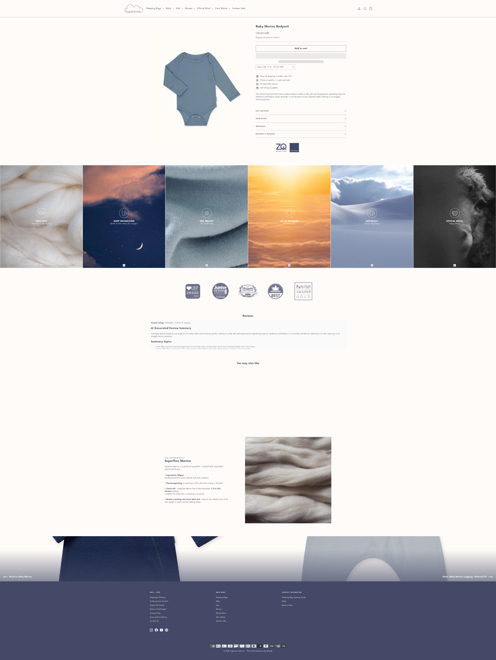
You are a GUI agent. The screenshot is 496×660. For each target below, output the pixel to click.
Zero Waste (221, 8)
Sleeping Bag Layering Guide (294, 597)
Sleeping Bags (154, 8)
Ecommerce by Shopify (263, 651)
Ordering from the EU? (159, 601)
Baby (169, 8)
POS (248, 651)
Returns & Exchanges (158, 609)
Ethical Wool (204, 8)
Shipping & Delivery (157, 597)
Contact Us (154, 621)
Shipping (259, 37)
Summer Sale (238, 8)
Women (189, 8)
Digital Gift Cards (157, 605)
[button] (301, 56)
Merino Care (287, 605)
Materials (261, 126)
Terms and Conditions (158, 617)
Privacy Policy (155, 613)
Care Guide (261, 118)
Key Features (262, 111)
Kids (178, 8)
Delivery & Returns (265, 134)
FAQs (284, 601)
